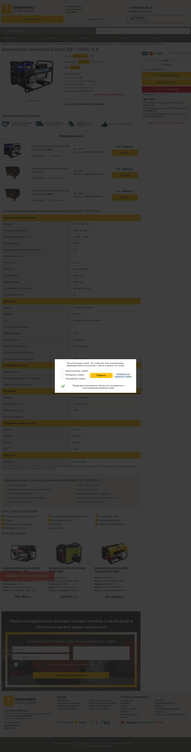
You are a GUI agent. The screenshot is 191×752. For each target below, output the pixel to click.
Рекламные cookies (74, 375)
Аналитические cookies (76, 371)
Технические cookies (75, 378)
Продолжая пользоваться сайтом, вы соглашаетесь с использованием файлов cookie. (99, 386)
